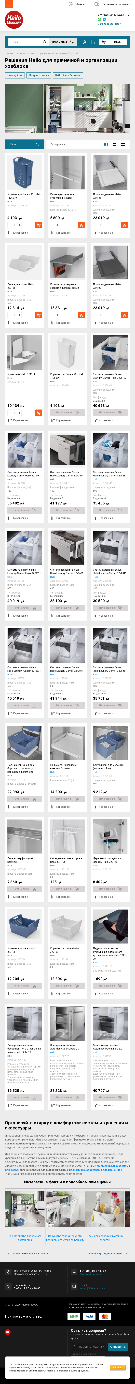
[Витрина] (105, 144)
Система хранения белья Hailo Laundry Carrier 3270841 (66, 669)
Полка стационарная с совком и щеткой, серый (64, 286)
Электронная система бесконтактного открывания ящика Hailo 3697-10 (24, 1049)
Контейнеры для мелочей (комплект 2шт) (108, 766)
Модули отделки (39, 75)
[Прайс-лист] (123, 144)
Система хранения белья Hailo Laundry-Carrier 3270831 (24, 669)
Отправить (118, 1346)
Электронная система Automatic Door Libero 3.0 (107, 1047)
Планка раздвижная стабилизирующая (62, 196)
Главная (9, 53)
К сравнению (20, 232)
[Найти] (44, 42)
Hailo (32, 53)
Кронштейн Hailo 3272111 (22, 374)
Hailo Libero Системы (67, 75)
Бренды (21, 53)
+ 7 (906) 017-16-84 (111, 15)
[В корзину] (38, 225)
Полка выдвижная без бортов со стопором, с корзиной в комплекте (20, 768)
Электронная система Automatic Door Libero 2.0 (64, 1047)
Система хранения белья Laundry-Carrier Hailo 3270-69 (109, 376)
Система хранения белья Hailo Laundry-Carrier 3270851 (110, 669)
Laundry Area (14, 75)
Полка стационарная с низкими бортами (63, 766)
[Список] (114, 144)
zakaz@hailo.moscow (93, 1288)
